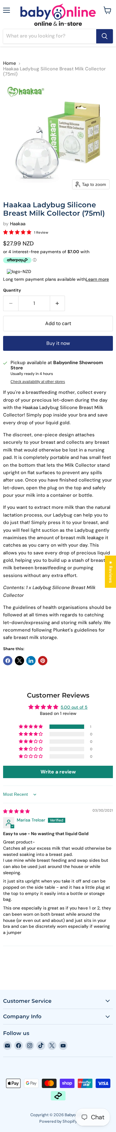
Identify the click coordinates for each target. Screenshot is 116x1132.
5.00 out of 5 (74, 707)
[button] (31, 727)
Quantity (12, 290)
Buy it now (58, 343)
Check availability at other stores (38, 382)
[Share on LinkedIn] (31, 660)
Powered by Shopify (58, 1121)
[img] (16, 811)
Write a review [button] (58, 772)
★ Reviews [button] (111, 571)
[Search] (104, 36)
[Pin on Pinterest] (42, 660)
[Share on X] (19, 660)
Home (9, 63)
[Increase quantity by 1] (57, 303)
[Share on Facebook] (7, 660)
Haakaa (17, 224)
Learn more (97, 279)
